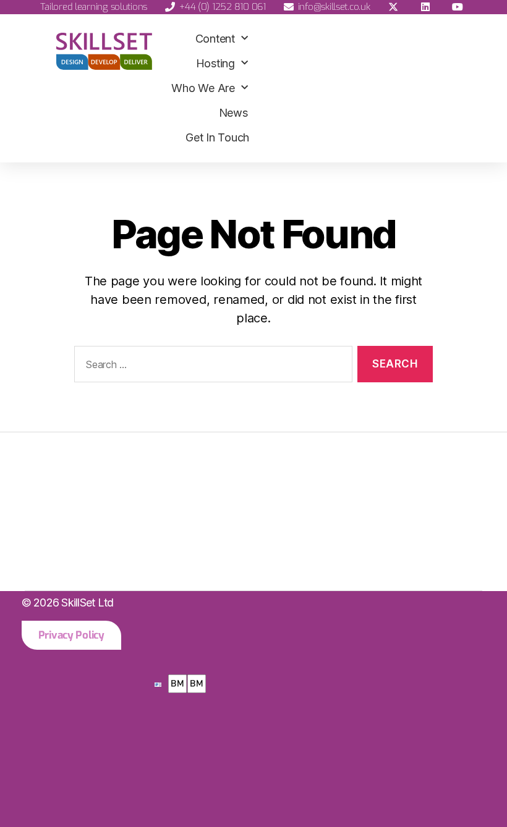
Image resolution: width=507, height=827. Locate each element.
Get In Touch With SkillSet (113, 511)
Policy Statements (88, 558)
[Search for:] (210, 366)
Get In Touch (217, 137)
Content (215, 38)
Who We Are (202, 88)
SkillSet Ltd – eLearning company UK (150, 464)
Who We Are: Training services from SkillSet (175, 488)
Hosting (215, 63)
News (233, 112)
